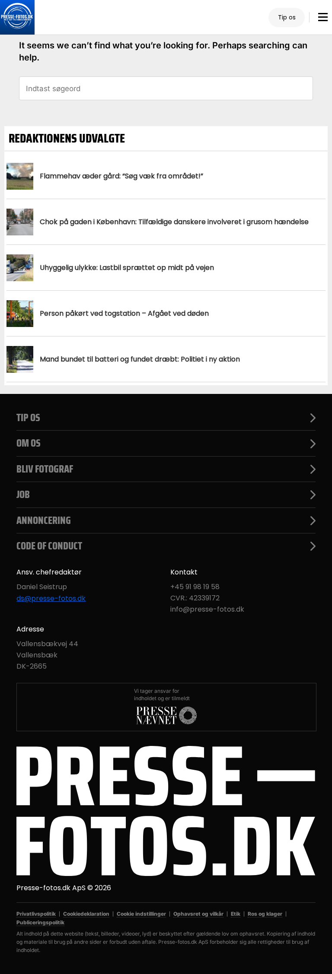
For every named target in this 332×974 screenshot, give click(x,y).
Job (23, 494)
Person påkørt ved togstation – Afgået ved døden (124, 313)
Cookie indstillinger (141, 914)
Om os (28, 443)
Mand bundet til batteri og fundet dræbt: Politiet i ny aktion (140, 359)
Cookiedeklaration (86, 914)
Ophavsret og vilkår (198, 914)
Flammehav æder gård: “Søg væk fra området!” (121, 176)
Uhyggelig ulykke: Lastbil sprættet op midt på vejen (127, 268)
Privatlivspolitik (36, 914)
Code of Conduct (49, 546)
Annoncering (43, 520)
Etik (235, 914)
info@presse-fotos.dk (207, 609)
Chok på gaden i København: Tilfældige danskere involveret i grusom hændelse (174, 222)
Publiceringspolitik (40, 922)
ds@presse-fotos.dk (51, 598)
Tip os (287, 17)
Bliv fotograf (44, 469)
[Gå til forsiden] (17, 17)
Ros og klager (265, 914)
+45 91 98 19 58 (195, 587)
